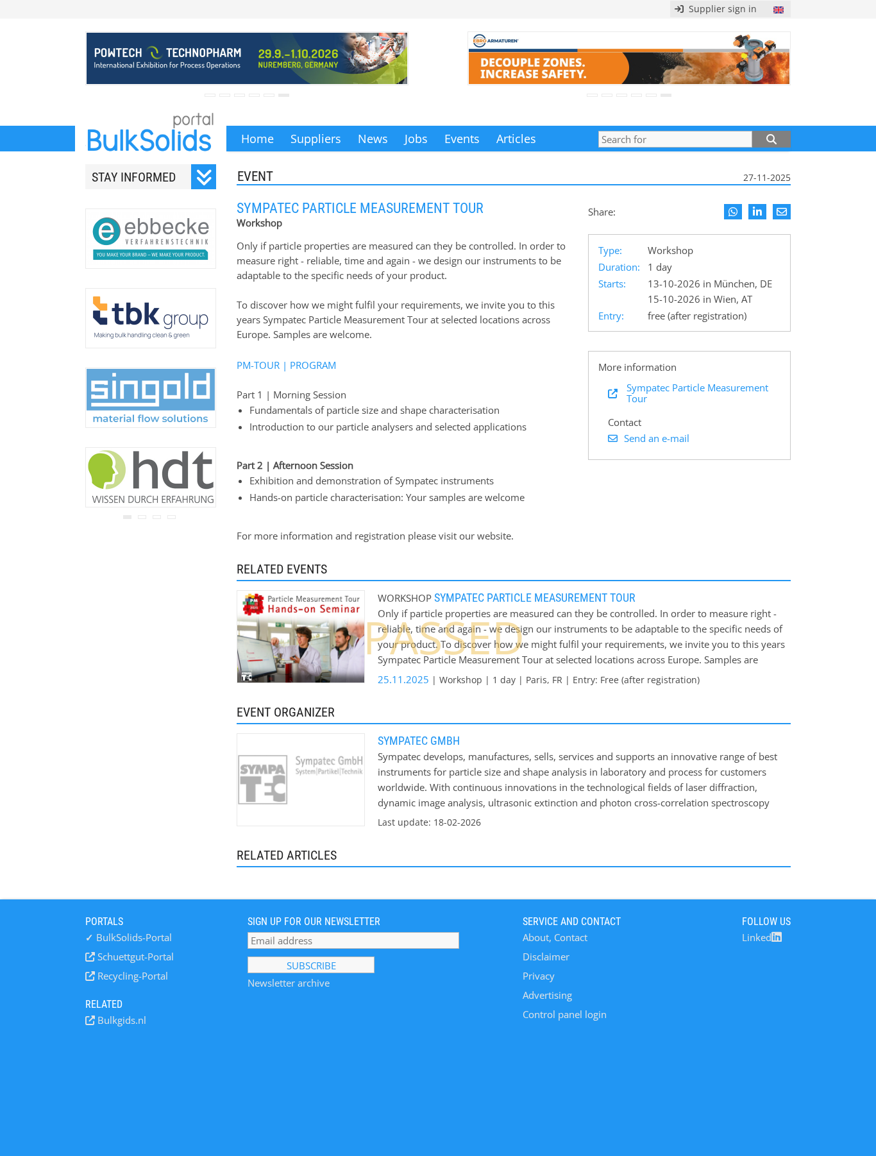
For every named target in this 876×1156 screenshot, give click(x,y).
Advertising (547, 995)
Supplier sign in (720, 9)
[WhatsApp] (733, 211)
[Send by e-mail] (782, 211)
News (373, 138)
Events (462, 138)
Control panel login (565, 1014)
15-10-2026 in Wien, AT (700, 299)
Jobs (416, 138)
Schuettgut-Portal (134, 956)
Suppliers (316, 138)
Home (257, 138)
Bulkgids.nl (120, 1020)
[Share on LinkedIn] (757, 211)
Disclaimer (546, 956)
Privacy (539, 975)
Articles (516, 138)
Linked (756, 937)
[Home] (150, 138)
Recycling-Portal (131, 975)
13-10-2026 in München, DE (710, 283)
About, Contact (555, 937)
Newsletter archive (289, 982)
